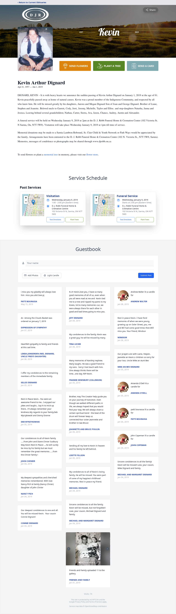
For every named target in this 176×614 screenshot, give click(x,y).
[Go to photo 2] (81, 562)
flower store (92, 154)
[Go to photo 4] (84, 562)
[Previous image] (68, 548)
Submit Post (146, 275)
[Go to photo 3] (82, 562)
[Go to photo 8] (90, 562)
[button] (33, 202)
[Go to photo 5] (85, 562)
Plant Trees (74, 219)
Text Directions (55, 219)
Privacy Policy (80, 602)
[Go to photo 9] (92, 562)
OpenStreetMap (91, 606)
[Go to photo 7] (89, 562)
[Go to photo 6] (87, 562)
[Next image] (107, 548)
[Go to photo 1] (79, 562)
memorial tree (51, 154)
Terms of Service (95, 602)
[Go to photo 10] (94, 562)
